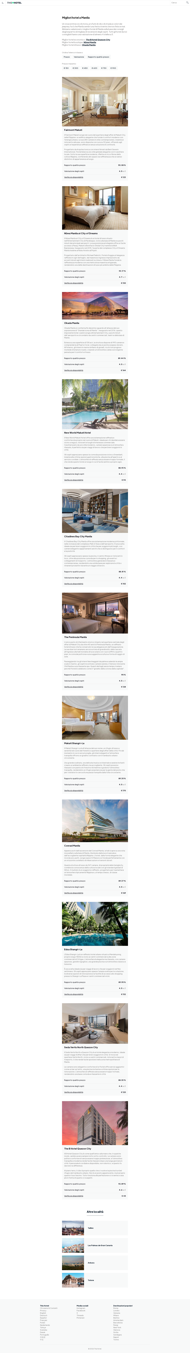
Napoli (116, 1337)
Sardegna (117, 1335)
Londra (116, 1310)
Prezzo (67, 57)
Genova (116, 1330)
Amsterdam (118, 1320)
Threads (80, 1315)
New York (117, 1327)
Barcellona (117, 1322)
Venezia (116, 1313)
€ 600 (94, 68)
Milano (116, 1315)
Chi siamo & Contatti (48, 1308)
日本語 (42, 1337)
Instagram (81, 1308)
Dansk (42, 1332)
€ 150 (66, 68)
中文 (42, 1339)
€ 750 (103, 68)
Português (44, 1335)
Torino (116, 1339)
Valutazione (79, 57)
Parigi (115, 1325)
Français (43, 1320)
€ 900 (113, 68)
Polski (42, 1322)
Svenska (43, 1330)
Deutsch (43, 1315)
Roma (115, 1308)
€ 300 (75, 68)
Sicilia (115, 1332)
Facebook (81, 1310)
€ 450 (85, 68)
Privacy (43, 1310)
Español (43, 1318)
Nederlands (45, 1325)
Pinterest (80, 1318)
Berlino (116, 1318)
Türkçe (43, 1327)
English (43, 1313)
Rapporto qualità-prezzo (98, 57)
